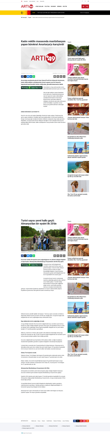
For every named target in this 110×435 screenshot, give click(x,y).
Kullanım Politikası (57, 420)
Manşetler (26, 1)
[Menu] (83, 6)
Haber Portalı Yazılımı (27, 433)
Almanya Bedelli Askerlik (81, 426)
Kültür (65, 6)
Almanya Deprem (66, 426)
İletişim (43, 420)
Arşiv (37, 1)
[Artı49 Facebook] (82, 1)
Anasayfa (25, 17)
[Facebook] (22, 76)
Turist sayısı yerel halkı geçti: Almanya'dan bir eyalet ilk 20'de (50, 12)
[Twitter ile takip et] (77, 421)
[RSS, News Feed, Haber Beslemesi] (87, 421)
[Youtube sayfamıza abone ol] (81, 421)
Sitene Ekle (42, 1)
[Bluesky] (28, 76)
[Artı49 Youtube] (88, 1)
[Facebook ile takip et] (74, 421)
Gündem (59, 6)
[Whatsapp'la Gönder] (33, 76)
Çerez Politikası (66, 420)
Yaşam (29, 17)
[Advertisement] (55, 29)
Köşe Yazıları (39, 6)
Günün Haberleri (32, 1)
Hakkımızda (33, 420)
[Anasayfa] (21, 1)
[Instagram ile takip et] (84, 421)
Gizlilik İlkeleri (49, 420)
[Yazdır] (54, 76)
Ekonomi (53, 6)
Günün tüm (84, 12)
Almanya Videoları (40, 426)
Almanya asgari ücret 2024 (28, 428)
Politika (47, 6)
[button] (58, 76)
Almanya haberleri (26, 426)
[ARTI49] (27, 6)
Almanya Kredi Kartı (53, 426)
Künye (39, 420)
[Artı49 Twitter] (85, 1)
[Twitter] (25, 76)
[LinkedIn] (31, 76)
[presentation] (25, 12)
